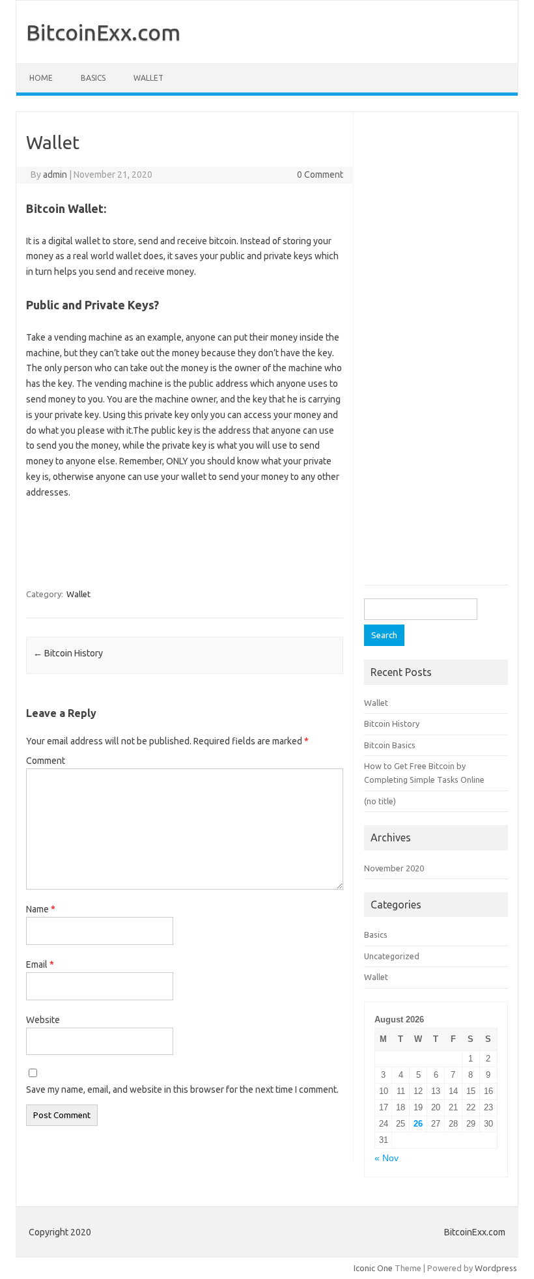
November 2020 (394, 868)
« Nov (386, 1158)
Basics (93, 78)
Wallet (148, 78)
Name (40, 909)
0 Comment (320, 174)
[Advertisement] (221, 540)
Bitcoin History (68, 653)
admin (55, 174)
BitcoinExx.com (103, 32)
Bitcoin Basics (389, 745)
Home (41, 78)
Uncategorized (391, 956)
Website (43, 1020)
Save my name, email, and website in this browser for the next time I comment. (182, 1089)
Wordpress (496, 1267)
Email (40, 964)
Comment (45, 760)
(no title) (380, 801)
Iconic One (373, 1267)
